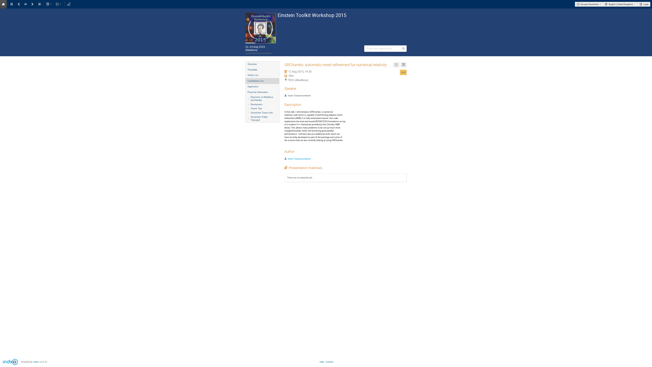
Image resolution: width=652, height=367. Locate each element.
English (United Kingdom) (621, 4)
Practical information (258, 92)
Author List (253, 75)
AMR (403, 72)
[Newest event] (39, 4)
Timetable (252, 69)
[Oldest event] (12, 4)
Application (253, 86)
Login (646, 4)
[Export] (49, 4)
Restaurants (256, 104)
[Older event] (18, 4)
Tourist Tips (256, 108)
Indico (36, 361)
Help (322, 361)
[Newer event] (32, 4)
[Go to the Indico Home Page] (3, 4)
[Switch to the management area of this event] (69, 4)
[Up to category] (25, 4)
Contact (329, 361)
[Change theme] (59, 4)
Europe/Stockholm (590, 4)
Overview (252, 64)
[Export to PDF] (396, 64)
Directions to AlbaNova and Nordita (262, 99)
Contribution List (256, 81)
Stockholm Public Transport (259, 118)
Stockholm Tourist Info (262, 112)
